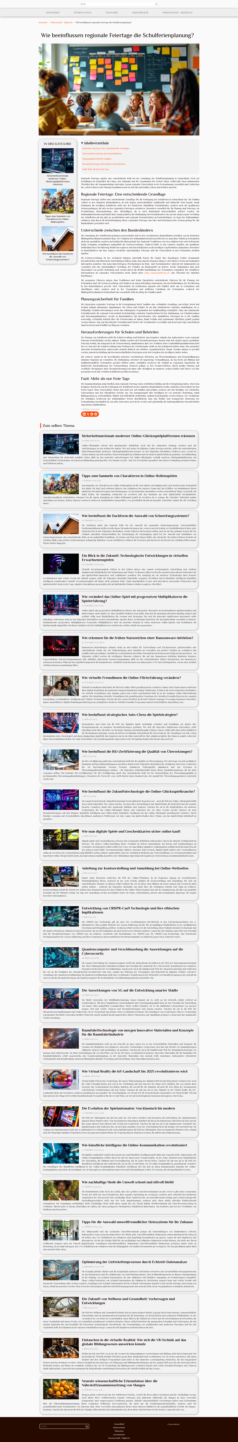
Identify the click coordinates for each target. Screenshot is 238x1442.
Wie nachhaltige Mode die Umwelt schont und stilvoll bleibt (128, 1182)
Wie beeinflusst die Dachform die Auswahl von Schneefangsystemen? (58, 256)
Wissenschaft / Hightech (177, 12)
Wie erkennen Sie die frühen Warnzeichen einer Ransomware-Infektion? (137, 638)
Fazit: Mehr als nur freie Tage (95, 169)
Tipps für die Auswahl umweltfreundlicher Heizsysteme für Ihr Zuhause (137, 1222)
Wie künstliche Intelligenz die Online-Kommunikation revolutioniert (134, 1145)
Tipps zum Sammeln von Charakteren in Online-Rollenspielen (57, 219)
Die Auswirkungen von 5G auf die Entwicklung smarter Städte (130, 990)
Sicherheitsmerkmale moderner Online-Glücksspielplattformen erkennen (138, 436)
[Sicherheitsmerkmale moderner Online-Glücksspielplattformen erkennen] (58, 160)
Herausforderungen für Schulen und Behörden (103, 164)
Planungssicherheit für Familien (96, 158)
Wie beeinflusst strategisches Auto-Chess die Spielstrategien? (130, 715)
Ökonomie (112, 12)
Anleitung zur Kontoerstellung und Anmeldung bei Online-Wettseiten (135, 868)
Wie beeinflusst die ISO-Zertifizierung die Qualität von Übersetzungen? (137, 751)
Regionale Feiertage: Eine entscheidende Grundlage (105, 148)
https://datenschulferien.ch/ (157, 272)
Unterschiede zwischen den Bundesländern (102, 153)
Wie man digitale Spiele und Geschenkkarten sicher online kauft (131, 831)
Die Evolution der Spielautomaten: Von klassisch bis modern (128, 1108)
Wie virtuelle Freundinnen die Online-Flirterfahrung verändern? (131, 678)
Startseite (43, 22)
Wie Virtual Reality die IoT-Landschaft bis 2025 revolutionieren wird (134, 1071)
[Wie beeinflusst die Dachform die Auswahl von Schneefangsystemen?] (58, 238)
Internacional (83, 12)
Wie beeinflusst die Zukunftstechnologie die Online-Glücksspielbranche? (138, 791)
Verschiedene (140, 12)
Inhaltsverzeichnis (96, 143)
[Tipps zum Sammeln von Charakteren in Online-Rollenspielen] (58, 200)
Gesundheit (53, 12)
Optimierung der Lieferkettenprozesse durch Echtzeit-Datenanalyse (134, 1262)
